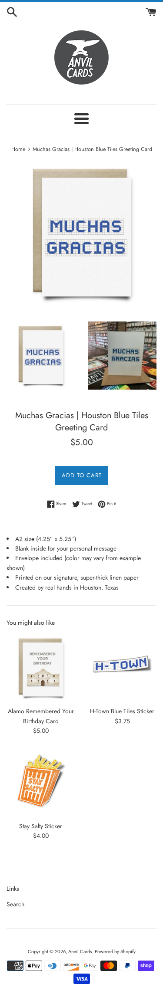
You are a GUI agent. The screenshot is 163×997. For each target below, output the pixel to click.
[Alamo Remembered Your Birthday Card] (41, 668)
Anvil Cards (80, 951)
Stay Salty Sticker (40, 826)
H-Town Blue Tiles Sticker (122, 711)
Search (15, 904)
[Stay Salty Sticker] (41, 782)
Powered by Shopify (115, 951)
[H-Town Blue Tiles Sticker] (122, 668)
